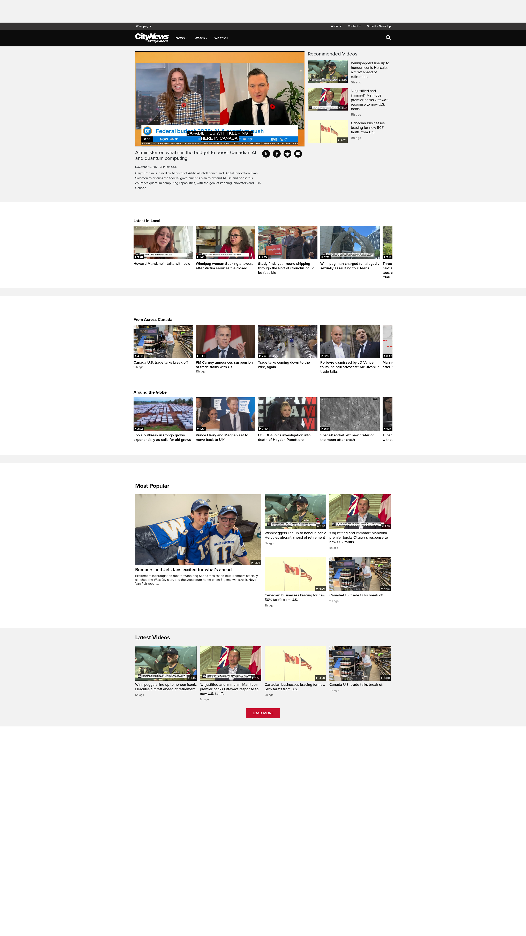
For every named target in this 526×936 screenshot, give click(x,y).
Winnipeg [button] (142, 26)
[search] (388, 38)
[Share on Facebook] (277, 154)
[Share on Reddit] (287, 154)
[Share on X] (266, 154)
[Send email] (298, 154)
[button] (336, 26)
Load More (263, 713)
